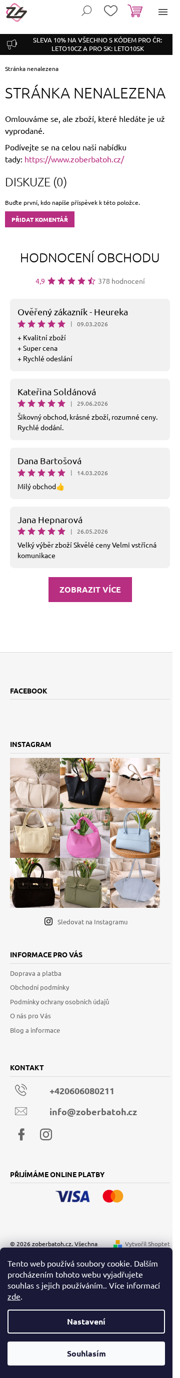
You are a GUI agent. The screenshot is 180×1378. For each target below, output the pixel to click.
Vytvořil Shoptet (147, 1244)
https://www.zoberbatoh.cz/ (74, 159)
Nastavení (86, 1321)
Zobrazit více (90, 589)
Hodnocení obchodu (90, 257)
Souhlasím (86, 1353)
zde (14, 1296)
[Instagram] (46, 1134)
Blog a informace (35, 1030)
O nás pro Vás (30, 1015)
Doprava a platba (36, 973)
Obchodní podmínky (39, 987)
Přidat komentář (40, 219)
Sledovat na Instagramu (93, 921)
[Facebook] (21, 1134)
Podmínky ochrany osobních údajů (59, 1001)
